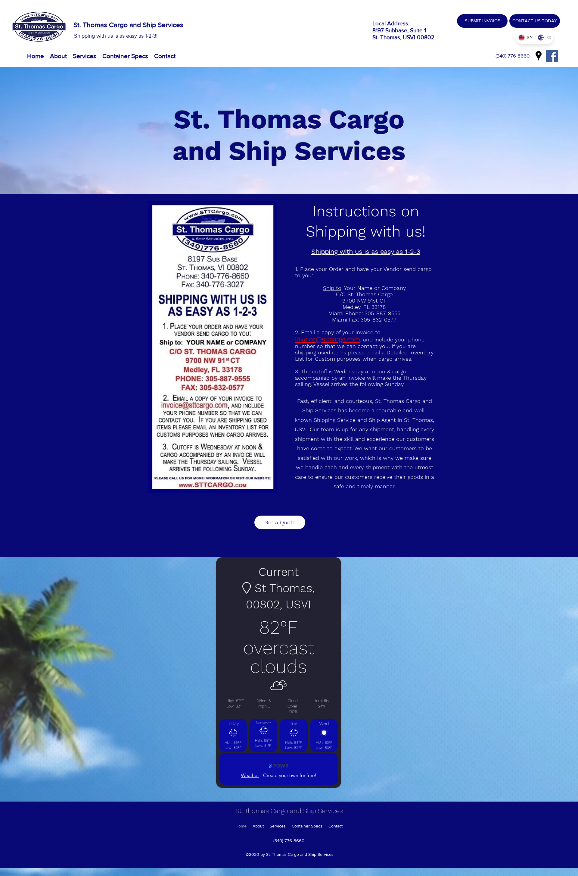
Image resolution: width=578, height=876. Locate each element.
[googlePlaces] (538, 55)
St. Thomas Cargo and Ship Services (128, 24)
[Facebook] (552, 56)
